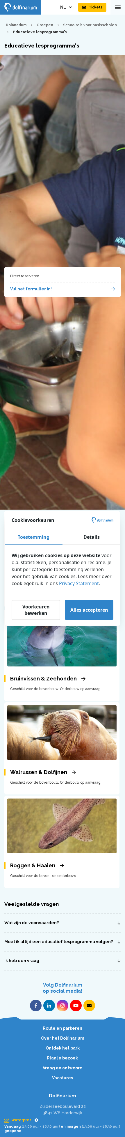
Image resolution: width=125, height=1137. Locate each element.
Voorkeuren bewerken (36, 609)
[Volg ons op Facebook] (36, 1005)
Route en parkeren (62, 1028)
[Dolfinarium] (20, 7)
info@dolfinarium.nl (62, 1126)
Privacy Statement (79, 583)
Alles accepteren (89, 610)
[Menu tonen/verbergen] (117, 7)
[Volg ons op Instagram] (62, 1005)
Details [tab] (91, 537)
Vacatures (62, 1077)
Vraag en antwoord (63, 1068)
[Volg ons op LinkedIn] (49, 1005)
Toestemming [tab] (33, 537)
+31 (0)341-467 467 (62, 1119)
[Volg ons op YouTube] (76, 1005)
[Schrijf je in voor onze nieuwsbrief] (89, 1005)
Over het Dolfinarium (62, 1038)
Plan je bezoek (62, 1058)
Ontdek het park (63, 1048)
